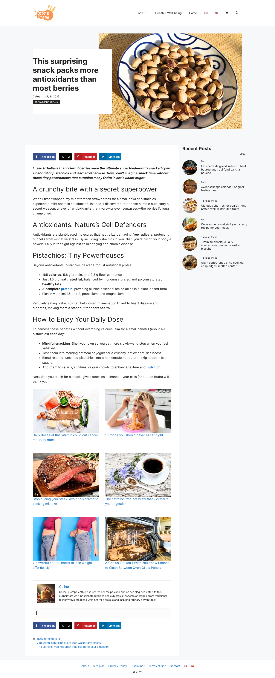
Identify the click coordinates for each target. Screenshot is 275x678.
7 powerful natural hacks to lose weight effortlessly (69, 642)
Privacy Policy (117, 666)
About (85, 666)
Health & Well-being (168, 13)
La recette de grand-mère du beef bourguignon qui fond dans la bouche (223, 169)
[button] (237, 13)
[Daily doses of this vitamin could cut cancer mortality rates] (66, 411)
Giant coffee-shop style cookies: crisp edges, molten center (222, 264)
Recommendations (46, 102)
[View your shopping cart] (227, 13)
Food (140, 13)
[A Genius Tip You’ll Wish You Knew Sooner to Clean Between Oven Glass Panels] (138, 539)
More (242, 154)
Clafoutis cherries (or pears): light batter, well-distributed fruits (223, 207)
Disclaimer (138, 666)
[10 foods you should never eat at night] (138, 411)
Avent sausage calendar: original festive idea (222, 188)
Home (193, 13)
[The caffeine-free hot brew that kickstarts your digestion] (138, 475)
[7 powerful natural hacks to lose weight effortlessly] (66, 539)
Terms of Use (157, 666)
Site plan (99, 666)
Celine (36, 96)
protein (66, 289)
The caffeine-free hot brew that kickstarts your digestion (73, 646)
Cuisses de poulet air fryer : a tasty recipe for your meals (224, 226)
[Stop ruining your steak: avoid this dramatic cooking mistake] (66, 475)
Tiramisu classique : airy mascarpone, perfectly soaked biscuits (221, 245)
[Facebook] (36, 613)
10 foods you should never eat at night (134, 435)
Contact (175, 666)
